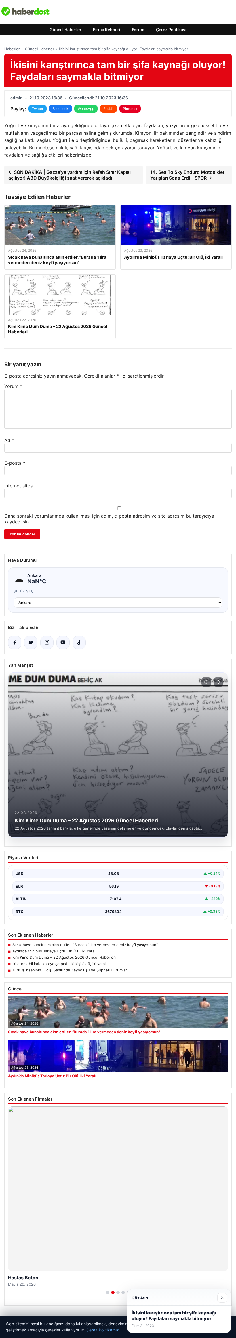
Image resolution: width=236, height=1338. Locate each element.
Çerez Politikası (171, 29)
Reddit (108, 108)
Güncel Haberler (65, 29)
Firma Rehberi (106, 29)
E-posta (14, 463)
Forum (138, 29)
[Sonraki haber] (218, 682)
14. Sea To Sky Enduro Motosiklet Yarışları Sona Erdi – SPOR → (187, 175)
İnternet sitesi (19, 486)
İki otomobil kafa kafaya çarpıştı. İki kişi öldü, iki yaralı (59, 963)
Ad (9, 440)
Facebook (60, 108)
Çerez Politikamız (102, 1329)
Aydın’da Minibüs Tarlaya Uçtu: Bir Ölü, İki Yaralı (54, 951)
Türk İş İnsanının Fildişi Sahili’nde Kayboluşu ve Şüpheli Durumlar (69, 970)
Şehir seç (24, 591)
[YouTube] (63, 642)
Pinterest (130, 108)
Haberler (12, 49)
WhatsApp (86, 108)
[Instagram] (47, 642)
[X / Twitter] (30, 642)
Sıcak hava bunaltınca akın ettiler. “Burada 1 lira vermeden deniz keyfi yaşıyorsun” (85, 944)
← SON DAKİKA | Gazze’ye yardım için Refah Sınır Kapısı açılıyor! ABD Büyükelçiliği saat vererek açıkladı (69, 175)
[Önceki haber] (206, 682)
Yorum (13, 386)
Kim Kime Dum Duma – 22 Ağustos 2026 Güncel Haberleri (64, 957)
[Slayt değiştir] (107, 1292)
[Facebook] (14, 642)
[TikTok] (79, 642)
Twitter (37, 108)
